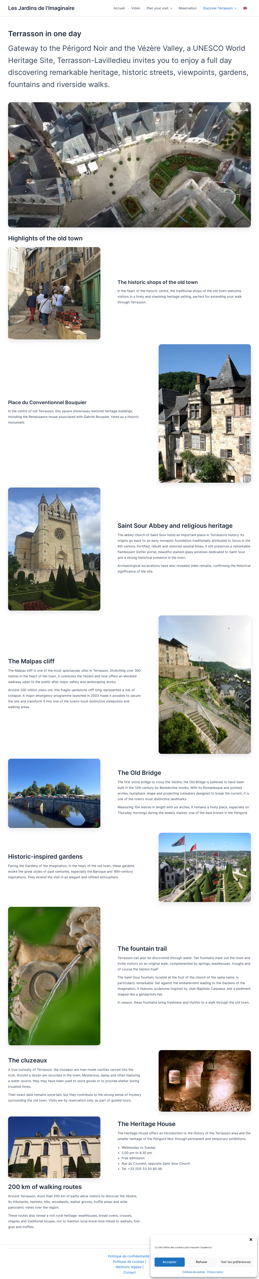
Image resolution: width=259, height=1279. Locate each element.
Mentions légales (128, 1267)
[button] (251, 1240)
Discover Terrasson (218, 8)
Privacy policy (215, 1271)
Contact (129, 1272)
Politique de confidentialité (128, 1256)
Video (135, 8)
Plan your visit (157, 8)
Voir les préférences (236, 1262)
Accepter (169, 1262)
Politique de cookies (193, 1271)
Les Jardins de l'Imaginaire (41, 8)
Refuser (201, 1262)
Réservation (188, 8)
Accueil (119, 8)
